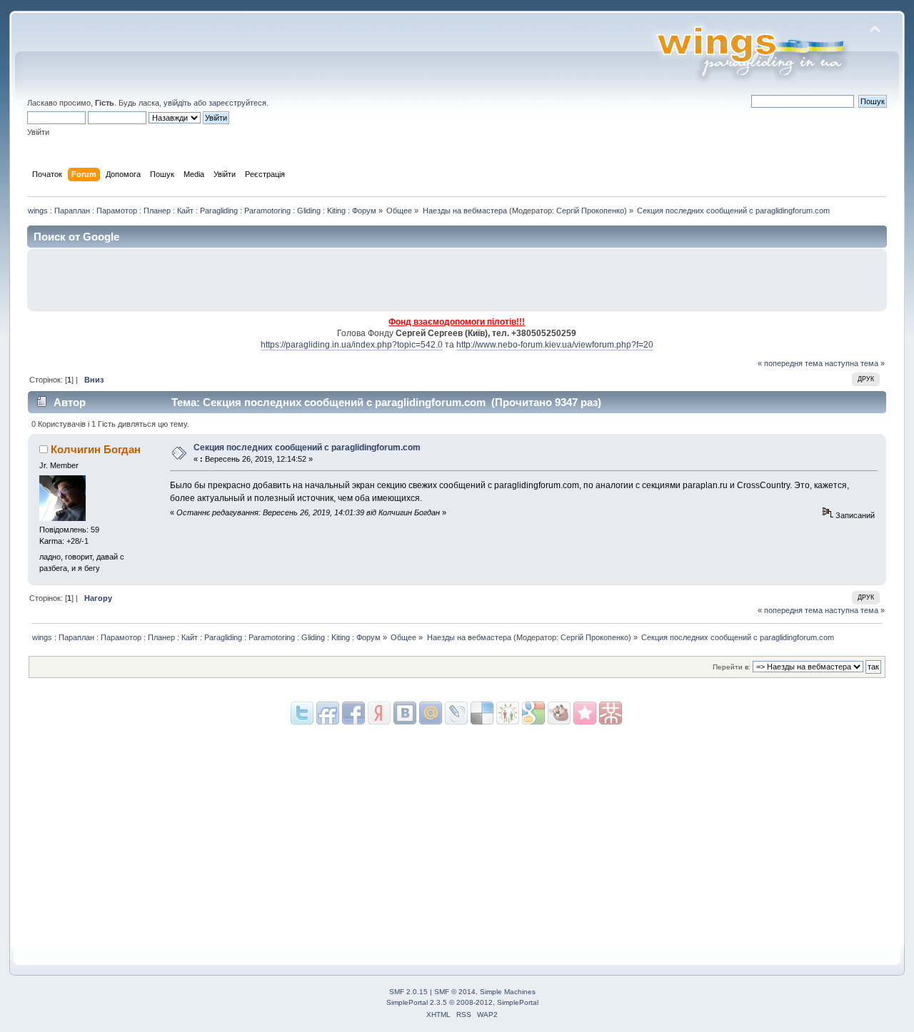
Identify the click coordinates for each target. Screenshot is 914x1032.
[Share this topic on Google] (482, 713)
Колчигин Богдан (96, 449)
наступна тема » (855, 363)
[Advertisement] (713, 279)
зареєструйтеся (237, 102)
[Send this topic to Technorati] (559, 713)
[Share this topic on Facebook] (353, 713)
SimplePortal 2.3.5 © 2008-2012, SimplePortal (462, 1002)
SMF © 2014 (455, 992)
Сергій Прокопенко (590, 210)
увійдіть (177, 102)
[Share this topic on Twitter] (302, 713)
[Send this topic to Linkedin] (379, 713)
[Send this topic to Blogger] (533, 713)
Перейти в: (731, 667)
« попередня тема (790, 363)
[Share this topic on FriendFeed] (327, 713)
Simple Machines (508, 992)
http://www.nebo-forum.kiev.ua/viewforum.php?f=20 (554, 345)
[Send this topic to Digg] (507, 713)
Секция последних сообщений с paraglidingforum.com (307, 447)
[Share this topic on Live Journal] (430, 713)
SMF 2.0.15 (408, 992)
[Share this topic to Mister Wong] (584, 713)
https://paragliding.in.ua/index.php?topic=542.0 (352, 345)
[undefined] (610, 713)
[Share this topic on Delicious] (456, 713)
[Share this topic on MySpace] (404, 713)
